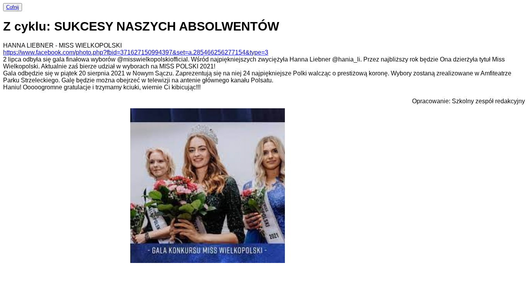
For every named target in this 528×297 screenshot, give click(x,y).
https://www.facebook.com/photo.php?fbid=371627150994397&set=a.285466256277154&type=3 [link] (135, 52)
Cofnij (12, 7)
